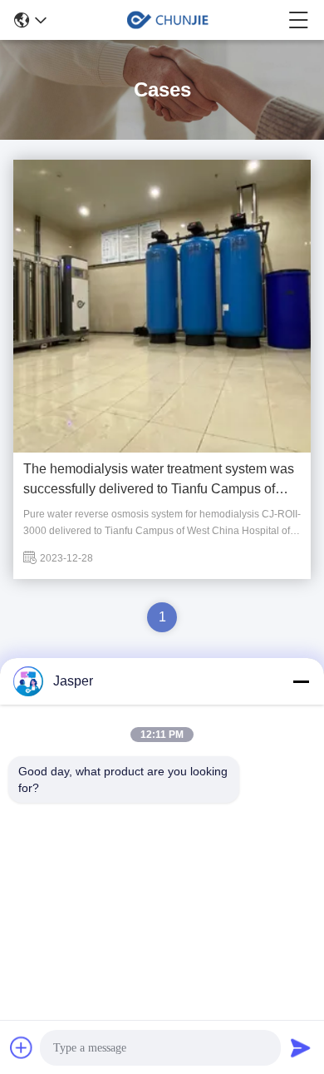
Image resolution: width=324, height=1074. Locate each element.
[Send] (300, 1047)
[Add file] (21, 1047)
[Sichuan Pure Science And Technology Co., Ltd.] (168, 19)
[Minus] (301, 681)
